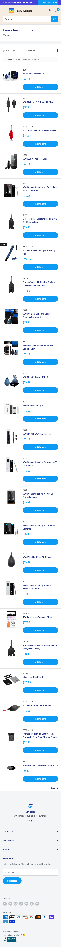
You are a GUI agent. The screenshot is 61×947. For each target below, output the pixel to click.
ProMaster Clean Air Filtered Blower (39, 130)
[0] (56, 10)
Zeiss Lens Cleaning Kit (33, 73)
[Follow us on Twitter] (10, 904)
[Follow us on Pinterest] (21, 904)
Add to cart (40, 87)
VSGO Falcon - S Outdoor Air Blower (39, 102)
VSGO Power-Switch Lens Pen (37, 433)
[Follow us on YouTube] (26, 904)
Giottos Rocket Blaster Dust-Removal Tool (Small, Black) (40, 647)
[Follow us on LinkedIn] (37, 904)
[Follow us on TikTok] (32, 904)
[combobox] (27, 19)
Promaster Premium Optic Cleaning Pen (39, 252)
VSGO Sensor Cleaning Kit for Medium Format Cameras (40, 189)
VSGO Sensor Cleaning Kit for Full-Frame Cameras (38, 495)
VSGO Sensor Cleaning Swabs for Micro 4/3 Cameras (38, 587)
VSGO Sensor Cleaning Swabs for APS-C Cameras (40, 464)
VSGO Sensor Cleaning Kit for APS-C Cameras (39, 527)
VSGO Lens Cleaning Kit (33, 405)
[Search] (54, 19)
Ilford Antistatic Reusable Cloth (37, 617)
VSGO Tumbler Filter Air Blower (37, 557)
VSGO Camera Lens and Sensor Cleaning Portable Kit (37, 315)
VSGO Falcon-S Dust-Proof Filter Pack (40, 765)
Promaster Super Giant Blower (37, 705)
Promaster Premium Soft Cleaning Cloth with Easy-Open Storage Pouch (40, 735)
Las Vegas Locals (50, 2)
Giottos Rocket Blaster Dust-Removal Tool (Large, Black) (40, 220)
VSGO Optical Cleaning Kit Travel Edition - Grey (38, 347)
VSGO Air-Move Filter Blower (36, 159)
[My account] (50, 10)
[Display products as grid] (52, 50)
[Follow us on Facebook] (5, 904)
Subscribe (12, 880)
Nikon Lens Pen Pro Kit (33, 677)
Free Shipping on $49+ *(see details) (17, 2)
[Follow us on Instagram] (16, 904)
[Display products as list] (57, 50)
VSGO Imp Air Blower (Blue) (35, 377)
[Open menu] (4, 11)
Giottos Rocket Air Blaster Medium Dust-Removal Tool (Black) (39, 284)
